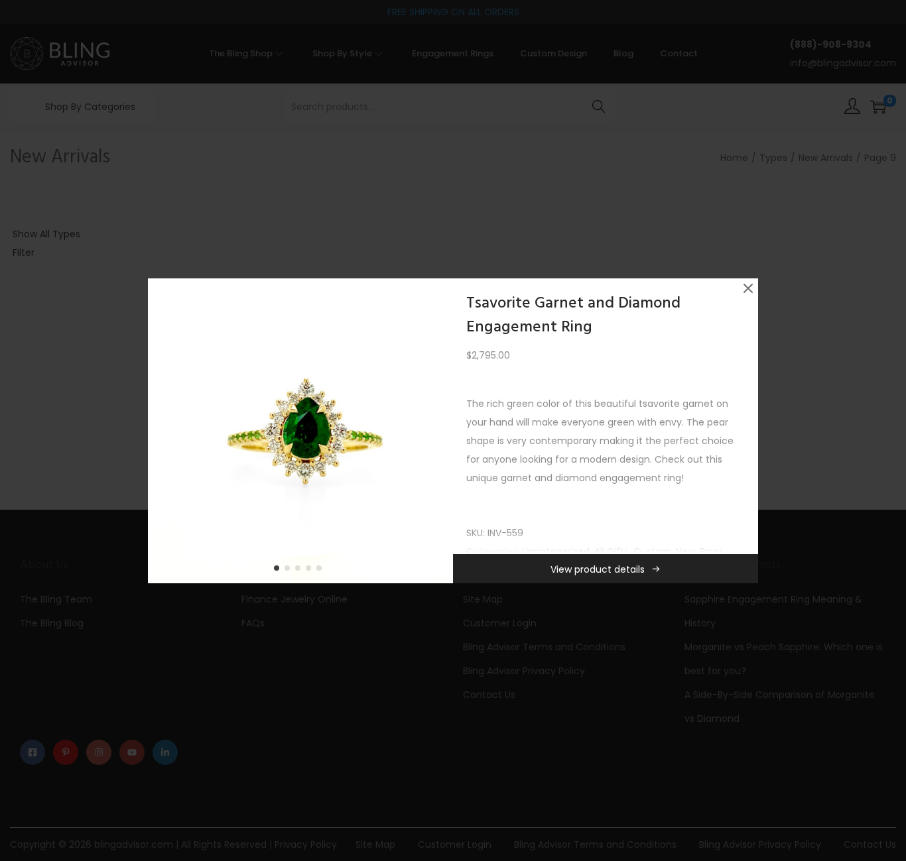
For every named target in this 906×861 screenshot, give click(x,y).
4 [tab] (311, 570)
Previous (162, 430)
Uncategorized (556, 551)
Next (438, 430)
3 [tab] (300, 570)
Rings (712, 551)
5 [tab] (321, 570)
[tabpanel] (300, 430)
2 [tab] (290, 570)
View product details (597, 569)
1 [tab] (279, 570)
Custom (652, 551)
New (685, 551)
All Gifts (611, 551)
